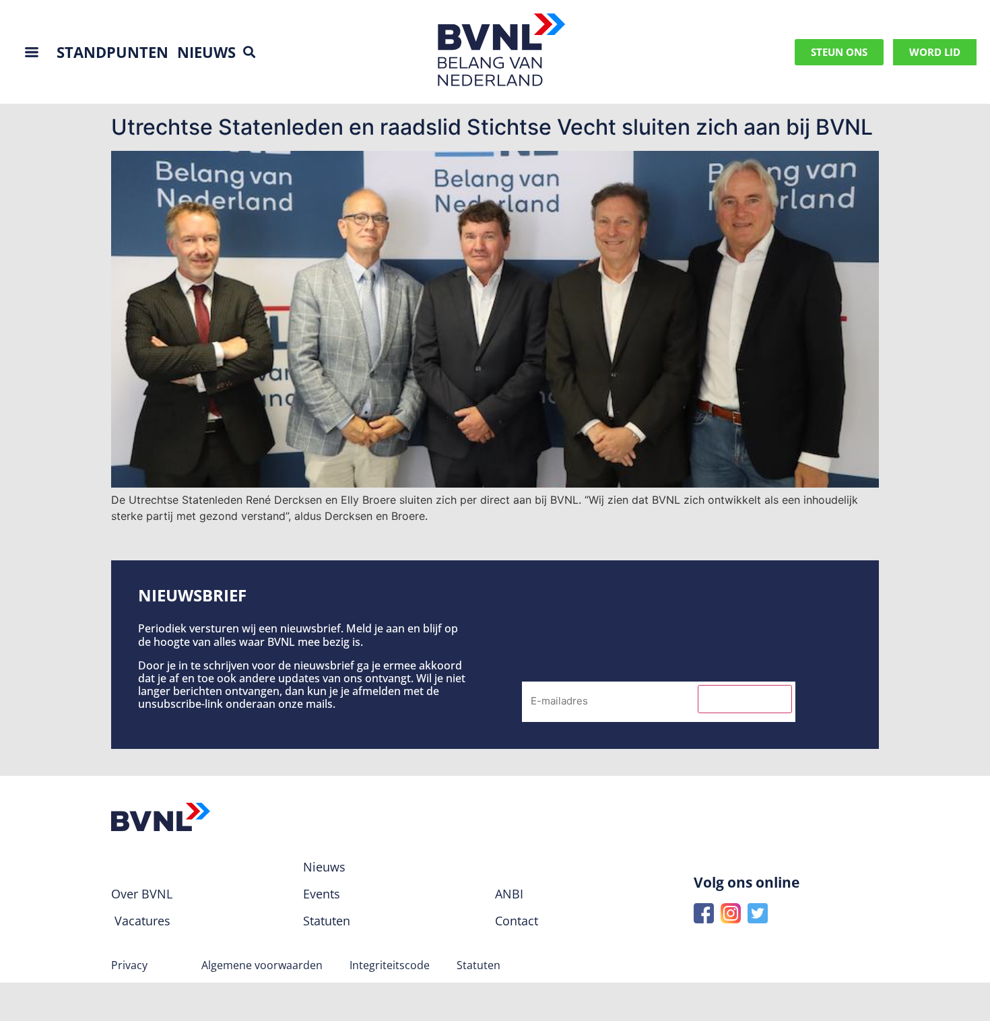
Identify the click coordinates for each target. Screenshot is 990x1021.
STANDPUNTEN (112, 52)
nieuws (206, 52)
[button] (249, 52)
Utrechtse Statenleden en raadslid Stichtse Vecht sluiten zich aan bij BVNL (492, 127)
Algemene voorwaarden (262, 965)
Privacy (129, 965)
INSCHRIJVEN (745, 699)
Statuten (478, 965)
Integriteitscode (390, 965)
